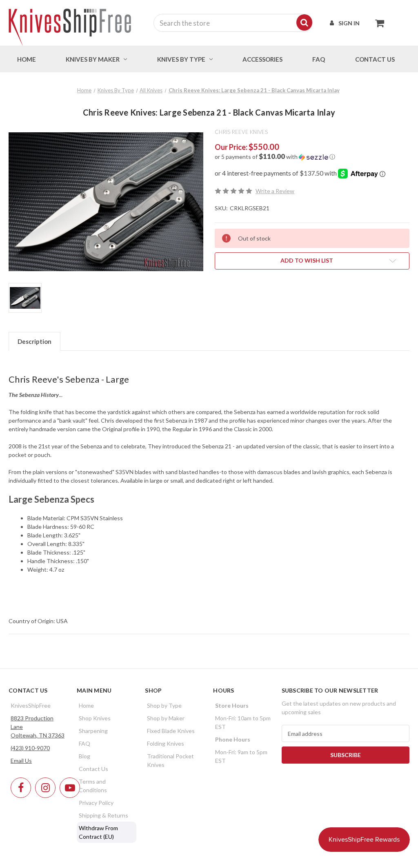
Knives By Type (181, 59)
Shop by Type (164, 705)
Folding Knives (165, 743)
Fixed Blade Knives (171, 730)
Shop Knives (95, 718)
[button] (312, 157)
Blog (84, 756)
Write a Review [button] (275, 190)
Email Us (21, 760)
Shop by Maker (166, 718)
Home (26, 59)
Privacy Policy (96, 802)
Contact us (375, 59)
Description (34, 341)
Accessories (262, 59)
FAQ (318, 59)
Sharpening (93, 730)
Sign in (349, 23)
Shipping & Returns (103, 815)
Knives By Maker (93, 59)
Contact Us (93, 768)
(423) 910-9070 (30, 747)
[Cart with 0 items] (377, 23)
